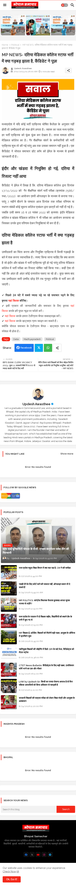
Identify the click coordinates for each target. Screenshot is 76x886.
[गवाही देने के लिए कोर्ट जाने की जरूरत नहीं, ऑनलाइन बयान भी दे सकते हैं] (9, 588)
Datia (16, 339)
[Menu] (5, 5)
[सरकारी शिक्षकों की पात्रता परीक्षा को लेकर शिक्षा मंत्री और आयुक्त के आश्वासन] (9, 702)
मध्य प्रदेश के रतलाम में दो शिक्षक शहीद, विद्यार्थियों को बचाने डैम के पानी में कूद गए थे (45, 618)
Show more (66, 453)
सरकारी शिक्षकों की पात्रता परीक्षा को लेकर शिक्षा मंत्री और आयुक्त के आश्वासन (47, 699)
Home (5, 44)
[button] (64, 5)
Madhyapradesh (32, 339)
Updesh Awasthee (36, 404)
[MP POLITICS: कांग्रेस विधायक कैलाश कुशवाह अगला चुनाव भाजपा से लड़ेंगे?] (9, 605)
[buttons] (26, 854)
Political (15, 44)
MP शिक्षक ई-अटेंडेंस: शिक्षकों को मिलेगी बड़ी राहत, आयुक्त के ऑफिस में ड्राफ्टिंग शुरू (47, 634)
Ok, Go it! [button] (11, 879)
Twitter (39, 348)
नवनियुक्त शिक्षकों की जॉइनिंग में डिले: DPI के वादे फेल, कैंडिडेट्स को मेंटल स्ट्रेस (46, 651)
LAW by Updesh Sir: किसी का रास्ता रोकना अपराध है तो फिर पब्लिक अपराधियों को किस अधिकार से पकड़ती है (46, 683)
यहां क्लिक (13, 300)
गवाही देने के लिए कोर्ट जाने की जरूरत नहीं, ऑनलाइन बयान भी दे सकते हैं (44, 586)
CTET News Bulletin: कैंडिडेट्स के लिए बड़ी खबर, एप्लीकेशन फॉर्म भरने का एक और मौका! (46, 667)
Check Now (9, 871)
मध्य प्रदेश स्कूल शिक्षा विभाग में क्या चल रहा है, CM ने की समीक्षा (45, 568)
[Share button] (57, 348)
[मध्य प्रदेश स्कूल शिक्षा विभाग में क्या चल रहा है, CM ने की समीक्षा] (9, 572)
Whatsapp (48, 348)
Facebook (26, 347)
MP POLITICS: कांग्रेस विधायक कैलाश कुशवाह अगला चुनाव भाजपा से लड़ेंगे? (44, 602)
